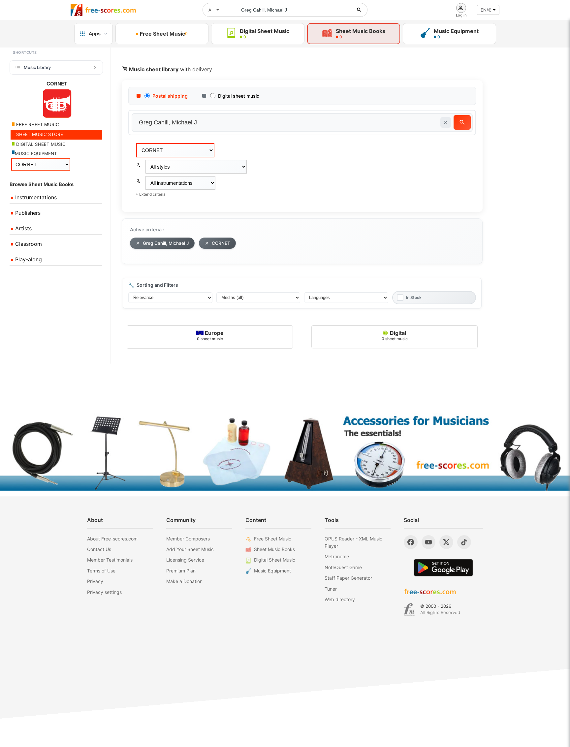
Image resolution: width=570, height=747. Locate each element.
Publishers (27, 213)
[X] (446, 542)
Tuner (331, 589)
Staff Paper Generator (348, 578)
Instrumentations (35, 197)
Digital (395, 335)
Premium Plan (181, 570)
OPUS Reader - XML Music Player (353, 542)
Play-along (28, 259)
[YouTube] (428, 542)
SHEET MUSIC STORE (39, 134)
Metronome (337, 556)
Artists (23, 228)
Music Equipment (272, 570)
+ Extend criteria (151, 194)
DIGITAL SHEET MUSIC (40, 144)
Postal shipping (170, 96)
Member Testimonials (110, 560)
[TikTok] (464, 542)
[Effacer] (445, 122)
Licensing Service (185, 560)
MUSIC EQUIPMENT (36, 153)
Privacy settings (104, 592)
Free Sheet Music (272, 538)
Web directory (340, 599)
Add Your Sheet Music (190, 549)
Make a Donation (184, 581)
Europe (210, 335)
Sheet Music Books (274, 549)
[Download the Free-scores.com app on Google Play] (443, 567)
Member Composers (188, 538)
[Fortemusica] (409, 609)
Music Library (37, 67)
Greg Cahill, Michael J (166, 243)
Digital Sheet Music (274, 560)
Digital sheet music (238, 96)
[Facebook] (411, 542)
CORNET (221, 243)
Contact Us (99, 549)
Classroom (28, 244)
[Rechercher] (359, 9)
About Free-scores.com (112, 538)
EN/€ (486, 10)
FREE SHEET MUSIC (37, 124)
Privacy (95, 581)
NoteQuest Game (343, 567)
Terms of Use (101, 570)
